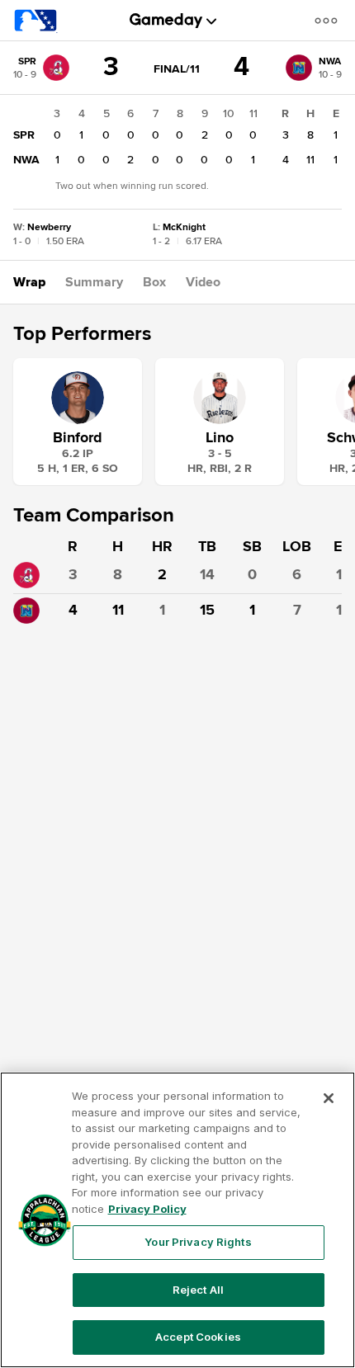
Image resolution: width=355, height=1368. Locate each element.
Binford (77, 437)
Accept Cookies (198, 1336)
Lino (220, 437)
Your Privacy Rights (197, 1241)
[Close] (328, 1098)
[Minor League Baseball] (36, 20)
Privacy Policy (147, 1208)
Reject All (198, 1289)
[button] (329, 20)
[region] (177, 1220)
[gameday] (166, 20)
